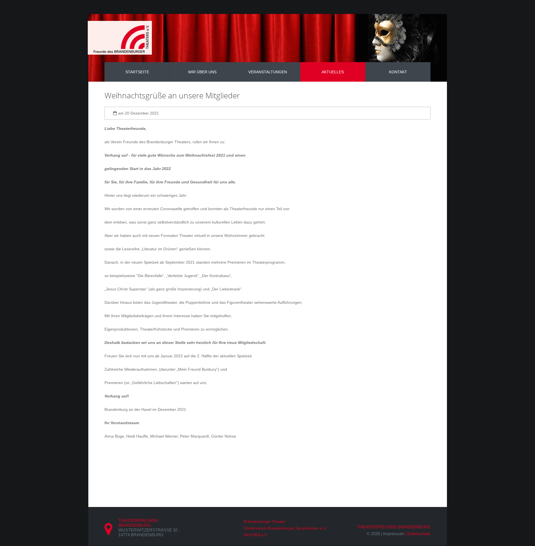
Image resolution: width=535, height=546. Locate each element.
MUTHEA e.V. (256, 535)
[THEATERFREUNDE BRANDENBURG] (120, 38)
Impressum (393, 533)
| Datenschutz (418, 533)
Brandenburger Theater (265, 521)
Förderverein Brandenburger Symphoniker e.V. (285, 528)
